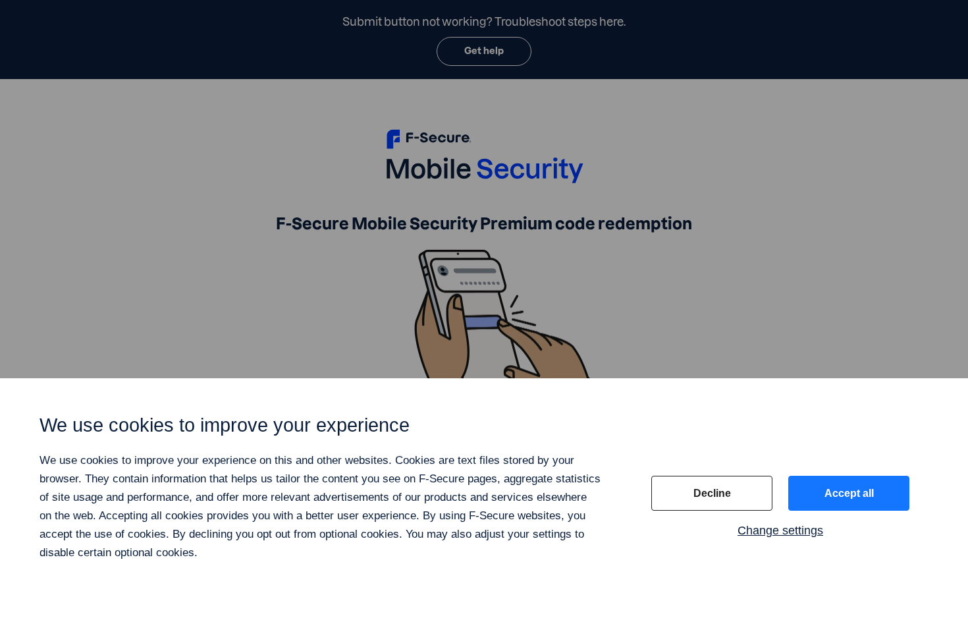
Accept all (849, 493)
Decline (712, 493)
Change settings (780, 530)
